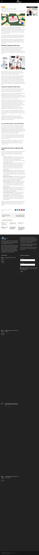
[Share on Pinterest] (21, 210)
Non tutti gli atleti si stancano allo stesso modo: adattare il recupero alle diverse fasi (11, 404)
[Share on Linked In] (24, 210)
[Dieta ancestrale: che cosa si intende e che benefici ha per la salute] (21, 224)
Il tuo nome (22, 258)
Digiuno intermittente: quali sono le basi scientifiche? (20, 216)
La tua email (22, 263)
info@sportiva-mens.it (4, 249)
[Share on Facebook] (15, 210)
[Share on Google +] (19, 210)
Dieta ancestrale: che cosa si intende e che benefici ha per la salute (21, 228)
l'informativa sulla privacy (24, 268)
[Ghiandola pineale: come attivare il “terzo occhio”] (13, 224)
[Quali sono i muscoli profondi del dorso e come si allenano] (3, 512)
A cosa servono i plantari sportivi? (6, 216)
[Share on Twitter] (17, 210)
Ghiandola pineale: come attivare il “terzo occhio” (13, 228)
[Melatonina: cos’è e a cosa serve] (4, 224)
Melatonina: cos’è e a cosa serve (4, 227)
